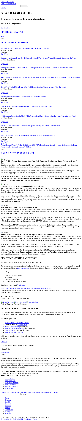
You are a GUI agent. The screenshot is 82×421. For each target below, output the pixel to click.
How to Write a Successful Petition (17, 323)
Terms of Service (6, 419)
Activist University (11, 386)
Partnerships (32, 392)
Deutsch (8, 400)
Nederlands (9, 410)
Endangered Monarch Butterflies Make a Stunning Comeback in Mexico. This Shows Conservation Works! (37, 68)
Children (74, 145)
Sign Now (4, 54)
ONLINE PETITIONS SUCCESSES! (17, 153)
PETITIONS (9, 2)
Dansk (7, 398)
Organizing (9, 330)
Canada (21, 147)
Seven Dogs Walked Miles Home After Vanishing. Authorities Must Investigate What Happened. (33, 87)
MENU (3, 8)
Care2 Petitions (15, 392)
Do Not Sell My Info (20, 419)
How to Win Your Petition (14, 332)
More (29, 147)
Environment (66, 145)
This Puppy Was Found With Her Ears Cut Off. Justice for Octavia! (23, 97)
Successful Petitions (11, 383)
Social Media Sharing (12, 327)
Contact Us (21, 285)
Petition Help (9, 388)
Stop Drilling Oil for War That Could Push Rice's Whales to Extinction (25, 48)
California (15, 147)
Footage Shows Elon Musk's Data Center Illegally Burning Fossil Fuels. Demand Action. (31, 126)
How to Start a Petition (8, 289)
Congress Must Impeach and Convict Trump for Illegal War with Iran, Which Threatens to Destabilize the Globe (38, 58)
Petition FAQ (47, 289)
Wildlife (41, 145)
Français (8, 406)
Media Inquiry (41, 392)
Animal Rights (6, 145)
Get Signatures (22, 325)
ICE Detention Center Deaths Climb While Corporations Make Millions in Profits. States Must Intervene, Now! (38, 116)
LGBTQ (35, 145)
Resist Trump (27, 145)
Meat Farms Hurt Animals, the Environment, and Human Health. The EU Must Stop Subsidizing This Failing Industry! (41, 77)
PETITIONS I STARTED (12, 32)
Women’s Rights (16, 145)
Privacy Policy (32, 419)
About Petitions (10, 385)
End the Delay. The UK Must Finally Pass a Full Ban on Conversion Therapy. (27, 106)
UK (25, 147)
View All (4, 36)
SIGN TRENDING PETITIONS (15, 42)
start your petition (23, 268)
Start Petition (5, 28)
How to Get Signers (23, 289)
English (23, 394)
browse (13, 4)
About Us (23, 392)
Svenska (8, 413)
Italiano (7, 408)
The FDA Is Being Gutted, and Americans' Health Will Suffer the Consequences (28, 135)
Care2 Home (5, 392)
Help (56, 392)
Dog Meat (57, 145)
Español (8, 404)
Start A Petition (6, 4)
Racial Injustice (6, 147)
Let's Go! (4, 342)
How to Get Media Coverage (15, 328)
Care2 (3, 2)
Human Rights (49, 145)
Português (8, 412)
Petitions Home (10, 381)
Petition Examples (37, 289)
